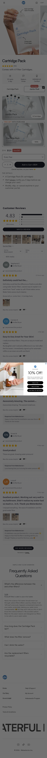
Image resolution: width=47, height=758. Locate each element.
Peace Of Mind (35, 386)
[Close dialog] (46, 363)
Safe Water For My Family (35, 390)
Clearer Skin (35, 382)
